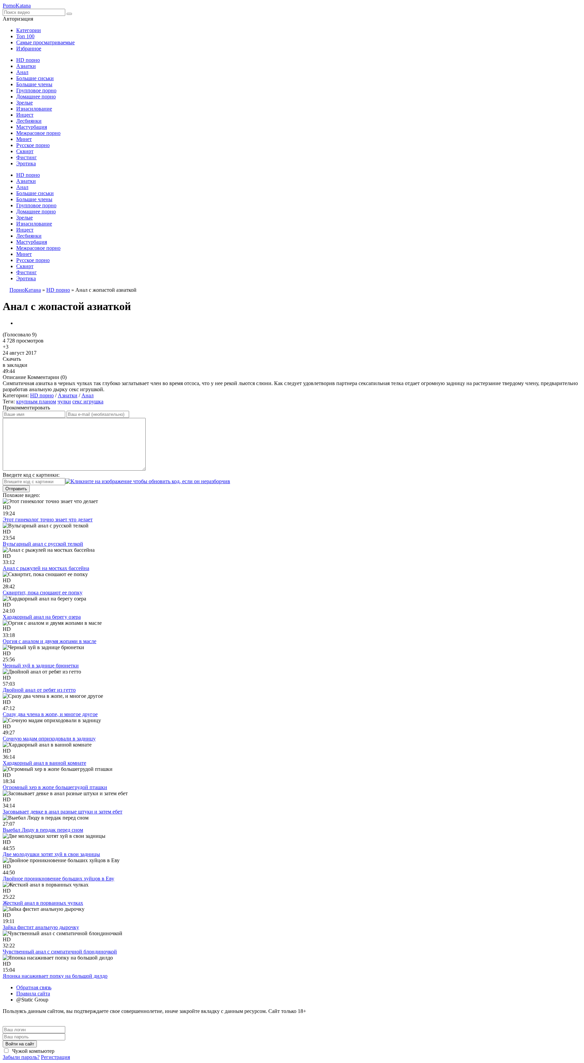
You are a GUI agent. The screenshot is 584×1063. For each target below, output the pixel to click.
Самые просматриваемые (45, 42)
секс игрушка (87, 401)
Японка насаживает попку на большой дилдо (55, 976)
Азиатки (26, 66)
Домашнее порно (36, 96)
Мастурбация (31, 127)
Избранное (28, 48)
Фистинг (26, 157)
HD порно (28, 60)
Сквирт (24, 151)
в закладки (15, 365)
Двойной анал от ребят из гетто (39, 690)
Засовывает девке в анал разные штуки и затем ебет (62, 811)
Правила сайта (33, 993)
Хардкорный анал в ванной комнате (44, 763)
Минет (24, 139)
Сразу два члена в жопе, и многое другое (50, 714)
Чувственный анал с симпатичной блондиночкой (60, 951)
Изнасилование (34, 109)
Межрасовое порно (38, 133)
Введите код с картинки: (31, 475)
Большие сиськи (35, 78)
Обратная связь (33, 987)
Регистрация (55, 1057)
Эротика (26, 163)
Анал (22, 72)
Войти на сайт (19, 1043)
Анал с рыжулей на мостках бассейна (46, 568)
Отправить (16, 488)
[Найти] (69, 14)
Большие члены (34, 84)
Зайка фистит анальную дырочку (41, 927)
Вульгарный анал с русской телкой (43, 544)
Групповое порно (36, 90)
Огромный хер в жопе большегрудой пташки (55, 787)
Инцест (24, 115)
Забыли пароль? (21, 1057)
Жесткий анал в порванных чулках (43, 903)
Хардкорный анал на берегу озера (42, 617)
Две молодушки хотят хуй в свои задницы (51, 854)
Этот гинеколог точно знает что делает (48, 519)
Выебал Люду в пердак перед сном (43, 830)
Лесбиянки (29, 121)
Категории (28, 30)
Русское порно (33, 145)
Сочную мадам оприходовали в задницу (49, 738)
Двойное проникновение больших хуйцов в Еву (58, 878)
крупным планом (36, 401)
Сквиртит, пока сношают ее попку (42, 592)
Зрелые (24, 102)
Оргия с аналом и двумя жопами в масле (49, 641)
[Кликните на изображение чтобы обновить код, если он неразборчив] (147, 481)
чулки (64, 401)
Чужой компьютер (32, 1051)
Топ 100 (25, 36)
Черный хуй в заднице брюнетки (41, 665)
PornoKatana (17, 5)
